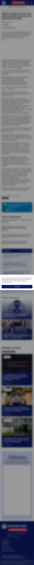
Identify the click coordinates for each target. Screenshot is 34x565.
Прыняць (17, 286)
